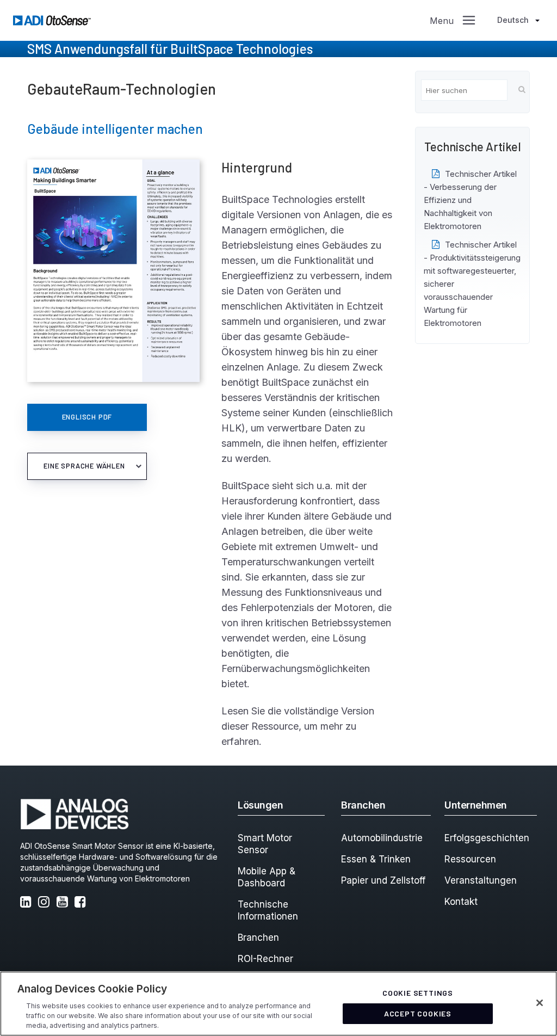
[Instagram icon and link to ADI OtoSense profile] (45, 903)
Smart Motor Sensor (265, 843)
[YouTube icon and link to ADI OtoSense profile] (64, 903)
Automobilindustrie (382, 837)
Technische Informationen (268, 910)
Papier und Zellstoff (383, 880)
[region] (278, 1003)
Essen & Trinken (376, 859)
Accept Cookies (417, 1013)
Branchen (258, 937)
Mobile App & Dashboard (266, 877)
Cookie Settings (417, 992)
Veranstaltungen (480, 880)
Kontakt (461, 901)
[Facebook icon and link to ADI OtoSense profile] (82, 903)
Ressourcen (470, 859)
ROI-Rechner (265, 958)
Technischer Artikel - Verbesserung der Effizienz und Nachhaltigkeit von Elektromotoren (470, 200)
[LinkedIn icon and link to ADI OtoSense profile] (27, 903)
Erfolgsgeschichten (486, 837)
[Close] (540, 1003)
